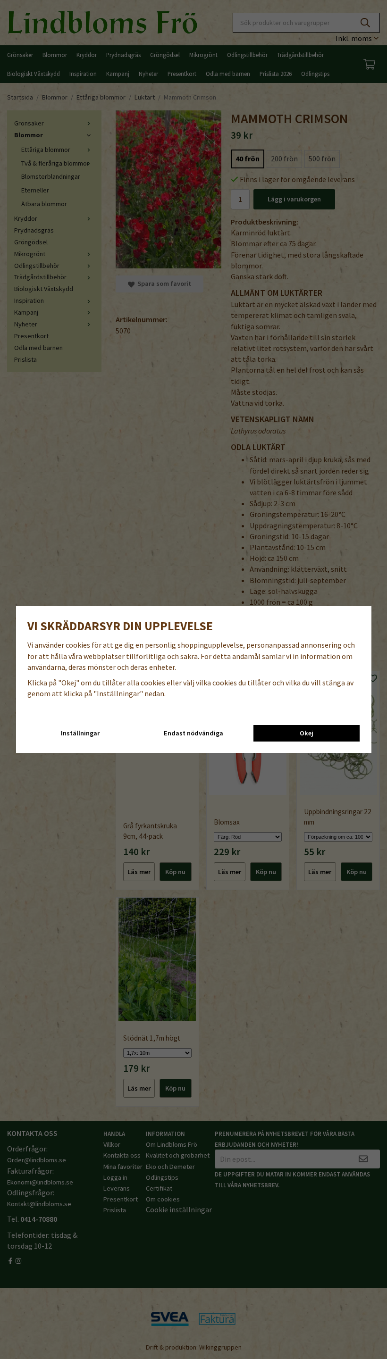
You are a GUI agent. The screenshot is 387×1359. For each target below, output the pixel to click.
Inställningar (80, 733)
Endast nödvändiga (193, 733)
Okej (306, 733)
